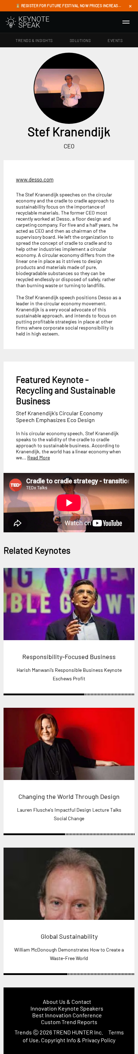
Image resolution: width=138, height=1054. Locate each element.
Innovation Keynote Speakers (66, 1008)
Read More (38, 457)
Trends (23, 1032)
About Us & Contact (67, 1001)
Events (115, 40)
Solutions (80, 40)
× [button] (130, 5)
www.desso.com (34, 179)
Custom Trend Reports (69, 1021)
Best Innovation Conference (67, 1015)
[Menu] (126, 22)
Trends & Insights (34, 40)
